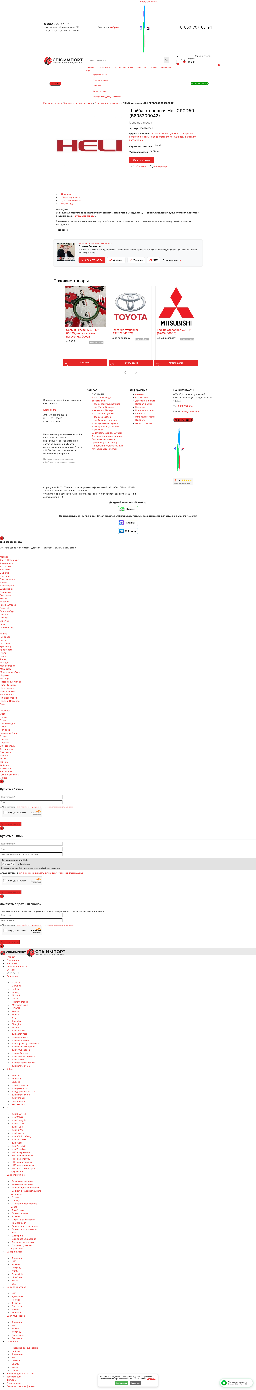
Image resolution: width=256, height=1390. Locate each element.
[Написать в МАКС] (174, 449)
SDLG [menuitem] (15, 1280)
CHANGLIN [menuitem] (17, 1274)
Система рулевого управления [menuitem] (21, 1247)
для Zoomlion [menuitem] (19, 1149)
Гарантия (97, 86)
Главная (90, 67)
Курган (3, 653)
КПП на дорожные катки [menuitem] (25, 1165)
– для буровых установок (105, 426)
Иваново (4, 614)
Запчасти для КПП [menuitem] (16, 1376)
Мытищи (4, 678)
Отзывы (153, 67)
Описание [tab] (66, 194)
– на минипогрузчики (103, 413)
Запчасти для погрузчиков (78, 103)
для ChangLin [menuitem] (19, 1120)
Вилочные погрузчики (103, 439)
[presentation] (125, 372)
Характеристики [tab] (71, 197)
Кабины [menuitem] (11, 1069)
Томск (3, 758)
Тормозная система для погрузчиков (163, 136)
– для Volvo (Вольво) (103, 407)
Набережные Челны (10, 681)
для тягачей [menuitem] (18, 1030)
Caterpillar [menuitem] (17, 1306)
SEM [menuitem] (14, 1283)
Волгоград (5, 595)
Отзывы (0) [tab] (67, 203)
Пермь (3, 717)
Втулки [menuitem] (15, 1197)
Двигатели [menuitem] (12, 976)
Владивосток (7, 585)
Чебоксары (6, 771)
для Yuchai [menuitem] (17, 1142)
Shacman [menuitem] (16, 1075)
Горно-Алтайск (8, 604)
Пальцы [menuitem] (16, 1200)
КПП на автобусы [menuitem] (21, 1158)
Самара (4, 739)
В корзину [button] (85, 362)
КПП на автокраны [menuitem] (22, 1162)
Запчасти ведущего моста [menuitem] (26, 1226)
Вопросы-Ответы (100, 75)
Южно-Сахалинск (9, 774)
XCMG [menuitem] (15, 1271)
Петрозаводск (7, 723)
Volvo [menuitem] (15, 1367)
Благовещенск (7, 579)
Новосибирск (7, 694)
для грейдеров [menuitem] (20, 1053)
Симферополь (7, 745)
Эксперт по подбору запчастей (107, 96)
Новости (141, 67)
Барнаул (4, 572)
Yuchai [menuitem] (15, 1014)
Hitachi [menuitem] (15, 1309)
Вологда (4, 598)
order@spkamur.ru (148, 1)
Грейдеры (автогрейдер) (105, 442)
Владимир (5, 592)
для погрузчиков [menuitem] (21, 1065)
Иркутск (4, 620)
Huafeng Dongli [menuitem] (20, 1001)
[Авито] (144, 28)
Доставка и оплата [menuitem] (17, 966)
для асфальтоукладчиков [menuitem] (25, 1043)
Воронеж (4, 601)
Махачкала (5, 669)
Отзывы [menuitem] (11, 969)
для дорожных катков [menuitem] (23, 1091)
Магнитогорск (7, 665)
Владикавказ (6, 588)
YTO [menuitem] (14, 1017)
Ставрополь (6, 749)
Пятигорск (5, 729)
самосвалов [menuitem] (18, 1101)
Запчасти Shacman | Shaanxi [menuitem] (21, 1386)
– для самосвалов (101, 416)
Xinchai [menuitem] (15, 1027)
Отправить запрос (84, 216)
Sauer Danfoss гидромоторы (107, 433)
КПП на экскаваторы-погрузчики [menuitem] (23, 1170)
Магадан (4, 662)
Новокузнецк (7, 688)
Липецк (4, 659)
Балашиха (5, 569)
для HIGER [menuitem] (17, 1126)
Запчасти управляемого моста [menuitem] (24, 1231)
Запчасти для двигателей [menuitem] (25, 1187)
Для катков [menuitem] (13, 1341)
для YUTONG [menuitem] (19, 1146)
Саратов (4, 742)
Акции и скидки (100, 91)
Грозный (4, 608)
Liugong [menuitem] (16, 1082)
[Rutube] (182, 449)
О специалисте (170, 260)
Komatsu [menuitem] (16, 1078)
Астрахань (5, 566)
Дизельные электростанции (107, 436)
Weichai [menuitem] (16, 982)
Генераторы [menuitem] (18, 1335)
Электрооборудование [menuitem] (24, 1239)
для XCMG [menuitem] (17, 1117)
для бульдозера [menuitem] (20, 1085)
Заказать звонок (183, 419)
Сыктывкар (6, 752)
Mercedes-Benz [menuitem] (20, 1005)
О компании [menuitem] (13, 960)
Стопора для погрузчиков (108, 103)
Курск (3, 656)
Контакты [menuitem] (12, 963)
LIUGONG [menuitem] (17, 1277)
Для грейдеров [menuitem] (15, 1251)
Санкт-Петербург (9, 560)
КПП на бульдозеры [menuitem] (22, 1155)
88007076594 (185, 406)
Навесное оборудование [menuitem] (25, 1347)
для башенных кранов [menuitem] (23, 1046)
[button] (158, 167)
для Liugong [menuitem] (18, 1133)
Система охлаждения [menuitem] (23, 1219)
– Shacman (97, 429)
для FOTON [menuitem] (18, 1123)
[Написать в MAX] (140, 28)
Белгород (5, 576)
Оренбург (5, 710)
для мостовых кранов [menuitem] (23, 1062)
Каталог (58, 103)
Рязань (3, 736)
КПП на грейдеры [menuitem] (21, 1152)
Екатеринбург (7, 611)
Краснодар (5, 646)
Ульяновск (5, 768)
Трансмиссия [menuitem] (19, 1223)
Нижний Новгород (10, 701)
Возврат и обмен (100, 80)
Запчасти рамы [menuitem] (20, 1213)
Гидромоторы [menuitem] (14, 1383)
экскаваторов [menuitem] (19, 1104)
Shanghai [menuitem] (16, 1024)
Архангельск (6, 563)
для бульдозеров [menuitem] (21, 1049)
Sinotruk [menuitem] (16, 995)
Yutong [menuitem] (15, 992)
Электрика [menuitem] (17, 1235)
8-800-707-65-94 (56, 24)
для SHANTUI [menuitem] (19, 1114)
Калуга (3, 633)
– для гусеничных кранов (105, 423)
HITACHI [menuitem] (16, 1008)
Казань (3, 624)
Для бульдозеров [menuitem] (16, 1315)
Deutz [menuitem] (15, 998)
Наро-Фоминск (8, 685)
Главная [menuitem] (11, 957)
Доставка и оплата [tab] (73, 200)
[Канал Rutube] (147, 28)
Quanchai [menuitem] (16, 1021)
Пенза (3, 720)
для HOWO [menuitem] (17, 1130)
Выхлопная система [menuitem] (22, 1184)
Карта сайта (49, 409)
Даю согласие (121, 1383)
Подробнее (62, 229)
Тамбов (4, 755)
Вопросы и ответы (145, 416)
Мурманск (5, 675)
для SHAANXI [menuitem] (19, 1139)
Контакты (166, 67)
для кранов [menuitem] (18, 1059)
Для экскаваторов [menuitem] (16, 1287)
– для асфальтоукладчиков (106, 404)
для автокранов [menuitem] (20, 1040)
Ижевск (4, 617)
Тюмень (4, 761)
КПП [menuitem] (9, 1107)
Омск (3, 704)
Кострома (5, 643)
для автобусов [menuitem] (19, 1033)
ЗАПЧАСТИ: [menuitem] (13, 973)
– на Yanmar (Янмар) (102, 410)
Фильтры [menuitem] (16, 1267)
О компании (104, 67)
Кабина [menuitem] (15, 1328)
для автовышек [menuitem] (20, 1037)
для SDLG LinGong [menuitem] (21, 1136)
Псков (3, 726)
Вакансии (140, 420)
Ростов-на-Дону (8, 733)
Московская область (11, 672)
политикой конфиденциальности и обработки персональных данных (46, 807)
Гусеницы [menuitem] (17, 1338)
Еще (88, 70)
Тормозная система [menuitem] (22, 1181)
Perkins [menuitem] (15, 989)
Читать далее (131, 362)
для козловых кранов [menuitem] (23, 1056)
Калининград (7, 627)
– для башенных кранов (104, 420)
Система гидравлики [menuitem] (23, 1242)
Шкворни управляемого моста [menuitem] (24, 1205)
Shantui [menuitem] (15, 1363)
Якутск (3, 778)
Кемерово (5, 637)
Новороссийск (8, 691)
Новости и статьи (144, 410)
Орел (2, 713)
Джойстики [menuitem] (18, 1210)
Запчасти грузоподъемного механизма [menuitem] (26, 1192)
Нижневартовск (8, 697)
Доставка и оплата (123, 67)
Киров (3, 640)
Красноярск (6, 649)
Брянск (4, 582)
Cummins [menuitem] (16, 985)
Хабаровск (5, 765)
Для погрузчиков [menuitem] (16, 1174)
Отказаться (135, 1383)
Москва (4, 556)
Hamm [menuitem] (15, 1370)
